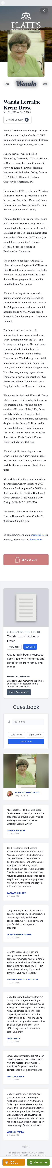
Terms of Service (34, 1155)
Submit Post (26, 741)
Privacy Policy (17, 1155)
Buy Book (30, 646)
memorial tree (38, 534)
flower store (36, 539)
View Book (14, 646)
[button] (26, 771)
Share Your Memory (18, 692)
